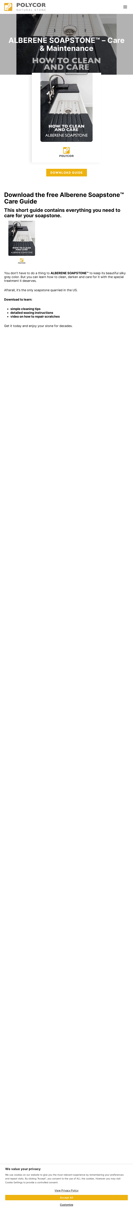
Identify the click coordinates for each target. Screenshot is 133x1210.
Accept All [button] (66, 1197)
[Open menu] (125, 7)
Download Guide (66, 172)
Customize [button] (66, 1204)
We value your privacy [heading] (23, 1169)
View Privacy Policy (66, 1190)
